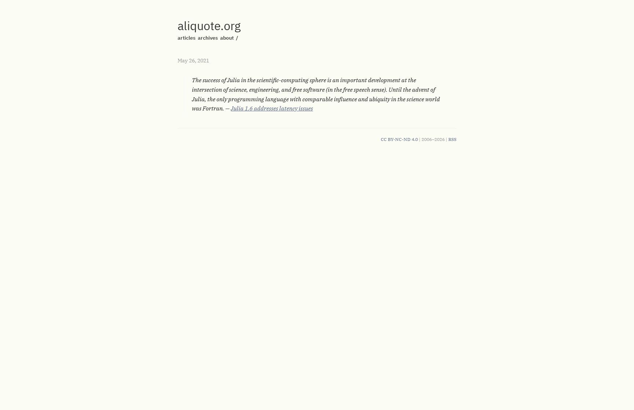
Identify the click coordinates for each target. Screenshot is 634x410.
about (227, 38)
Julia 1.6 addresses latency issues (272, 108)
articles (187, 38)
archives (208, 38)
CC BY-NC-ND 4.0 (399, 139)
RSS (452, 139)
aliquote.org (209, 25)
